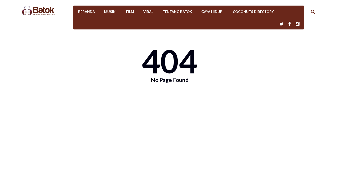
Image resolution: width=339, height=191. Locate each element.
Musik (109, 12)
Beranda (86, 12)
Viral (148, 12)
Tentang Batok (177, 12)
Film (130, 12)
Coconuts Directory (253, 12)
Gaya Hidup (211, 12)
